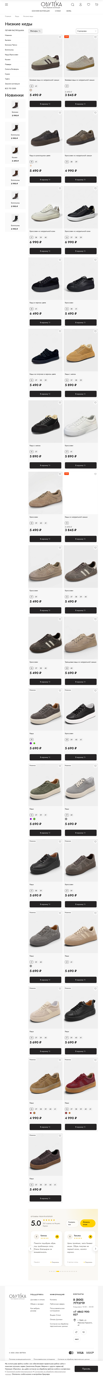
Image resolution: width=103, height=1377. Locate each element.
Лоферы (8, 64)
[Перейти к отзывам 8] (64, 1271)
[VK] (84, 1332)
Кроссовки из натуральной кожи (42, 231)
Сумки (7, 74)
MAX (77, 1339)
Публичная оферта (57, 1304)
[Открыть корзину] (96, 4)
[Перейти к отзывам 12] (71, 1271)
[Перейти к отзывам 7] (62, 1271)
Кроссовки (69, 303)
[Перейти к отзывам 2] (51, 1271)
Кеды (17, 16)
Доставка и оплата (37, 1299)
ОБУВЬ (68, 11)
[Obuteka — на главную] (51, 4)
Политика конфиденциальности (20, 1359)
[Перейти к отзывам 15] (76, 1271)
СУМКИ (58, 11)
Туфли (7, 79)
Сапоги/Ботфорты (12, 69)
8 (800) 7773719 (79, 1301)
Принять (86, 1368)
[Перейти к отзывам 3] (53, 1271)
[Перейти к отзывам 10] (67, 1271)
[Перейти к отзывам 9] (65, 1271)
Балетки (8, 40)
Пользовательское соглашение (57, 1309)
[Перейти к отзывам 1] (49, 1271)
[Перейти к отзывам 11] (69, 1271)
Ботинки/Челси (11, 45)
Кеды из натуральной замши (76, 517)
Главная (8, 16)
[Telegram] (76, 1332)
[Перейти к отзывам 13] (72, 1271)
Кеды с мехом (70, 374)
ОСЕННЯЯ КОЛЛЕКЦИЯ (40, 11)
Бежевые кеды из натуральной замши (44, 80)
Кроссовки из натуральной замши (78, 155)
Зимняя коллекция (12, 83)
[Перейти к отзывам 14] (74, 1271)
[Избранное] (88, 4)
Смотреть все (71, 1223)
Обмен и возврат (37, 1304)
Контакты (53, 1299)
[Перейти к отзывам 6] (59, 1271)
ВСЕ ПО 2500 (10, 88)
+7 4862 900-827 (81, 1313)
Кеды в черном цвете (38, 303)
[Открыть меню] (6, 4)
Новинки (8, 35)
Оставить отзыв (86, 1223)
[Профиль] (80, 4)
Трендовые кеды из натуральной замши (80, 662)
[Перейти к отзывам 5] (56, 1271)
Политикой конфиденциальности (19, 1371)
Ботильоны (9, 49)
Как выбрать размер (35, 1309)
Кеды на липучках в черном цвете (43, 374)
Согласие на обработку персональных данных (59, 1325)
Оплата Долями (56, 1319)
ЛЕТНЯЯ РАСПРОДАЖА (14, 30)
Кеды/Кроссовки (11, 54)
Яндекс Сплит (55, 1315)
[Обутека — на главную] (17, 1296)
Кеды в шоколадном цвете (40, 155)
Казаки (7, 59)
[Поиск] (72, 4)
